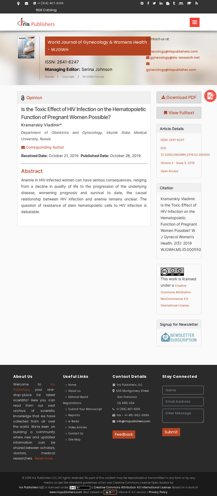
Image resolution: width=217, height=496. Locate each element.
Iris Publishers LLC (32, 487)
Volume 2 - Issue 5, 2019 (178, 163)
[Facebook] (148, 3)
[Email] (26, 3)
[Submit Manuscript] (210, 95)
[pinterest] (142, 3)
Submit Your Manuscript (84, 409)
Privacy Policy (158, 492)
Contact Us (75, 433)
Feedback (124, 434)
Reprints (73, 415)
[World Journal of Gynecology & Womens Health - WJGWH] (98, 55)
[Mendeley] (181, 3)
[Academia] (189, 3)
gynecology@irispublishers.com (172, 51)
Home (49, 77)
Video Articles (77, 427)
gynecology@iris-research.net (175, 57)
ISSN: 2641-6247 (172, 140)
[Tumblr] (174, 3)
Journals (68, 77)
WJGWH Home (93, 77)
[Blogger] (167, 3)
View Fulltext (181, 112)
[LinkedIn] (161, 3)
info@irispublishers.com (133, 421)
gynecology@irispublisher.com (171, 69)
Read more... (45, 458)
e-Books (73, 421)
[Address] (18, 3)
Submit (171, 432)
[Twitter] (154, 3)
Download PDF (180, 97)
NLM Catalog (46, 10)
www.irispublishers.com (65, 492)
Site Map (73, 440)
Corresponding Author (44, 147)
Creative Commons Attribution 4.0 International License (132, 487)
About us (74, 391)
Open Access (169, 171)
